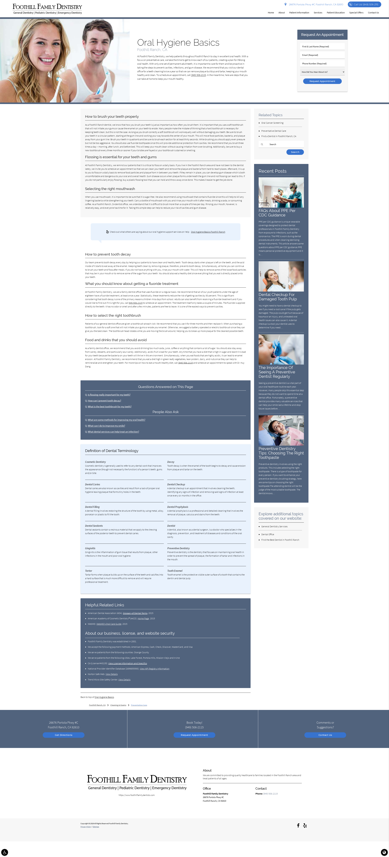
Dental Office (267, 534)
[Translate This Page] (384, 852)
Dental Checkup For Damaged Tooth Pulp (278, 296)
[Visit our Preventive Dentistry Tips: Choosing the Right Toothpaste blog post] (281, 444)
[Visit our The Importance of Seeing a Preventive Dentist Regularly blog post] (281, 363)
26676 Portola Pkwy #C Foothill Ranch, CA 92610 (315, 4)
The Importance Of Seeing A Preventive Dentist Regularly (277, 372)
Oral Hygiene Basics (104, 697)
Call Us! (366, 4)
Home (271, 12)
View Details (112, 674)
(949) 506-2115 (198, 75)
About (282, 12)
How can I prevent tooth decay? (104, 400)
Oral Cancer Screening (272, 122)
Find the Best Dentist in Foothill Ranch (280, 539)
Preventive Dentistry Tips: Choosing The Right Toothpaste (281, 453)
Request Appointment (194, 735)
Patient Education (336, 12)
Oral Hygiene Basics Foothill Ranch (208, 231)
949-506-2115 (136, 302)
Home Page (143, 618)
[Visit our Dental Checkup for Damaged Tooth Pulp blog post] (281, 290)
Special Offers (356, 12)
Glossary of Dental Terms (135, 613)
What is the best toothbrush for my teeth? (109, 406)
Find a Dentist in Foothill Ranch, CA (278, 136)
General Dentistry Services (274, 526)
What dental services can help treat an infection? (113, 431)
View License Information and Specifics (127, 663)
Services (318, 12)
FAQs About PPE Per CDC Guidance (277, 212)
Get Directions (63, 735)
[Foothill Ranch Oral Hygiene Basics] (65, 101)
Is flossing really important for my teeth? (109, 394)
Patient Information (299, 12)
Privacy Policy (86, 827)
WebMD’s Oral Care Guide (108, 623)
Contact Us (373, 12)
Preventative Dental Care (273, 130)
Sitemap (96, 827)
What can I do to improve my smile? (106, 425)
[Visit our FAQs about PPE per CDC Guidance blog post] (281, 206)
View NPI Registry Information (154, 668)
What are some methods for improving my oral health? (116, 419)
